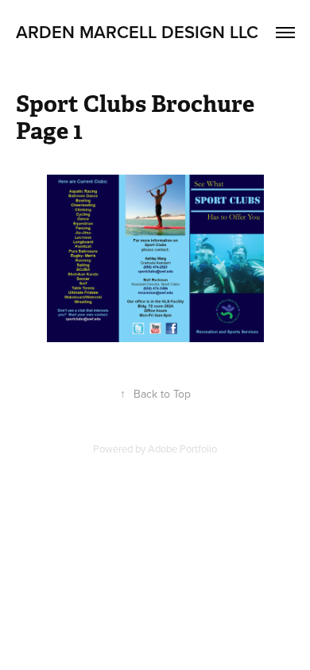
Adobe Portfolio (182, 448)
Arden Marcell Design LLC (137, 31)
